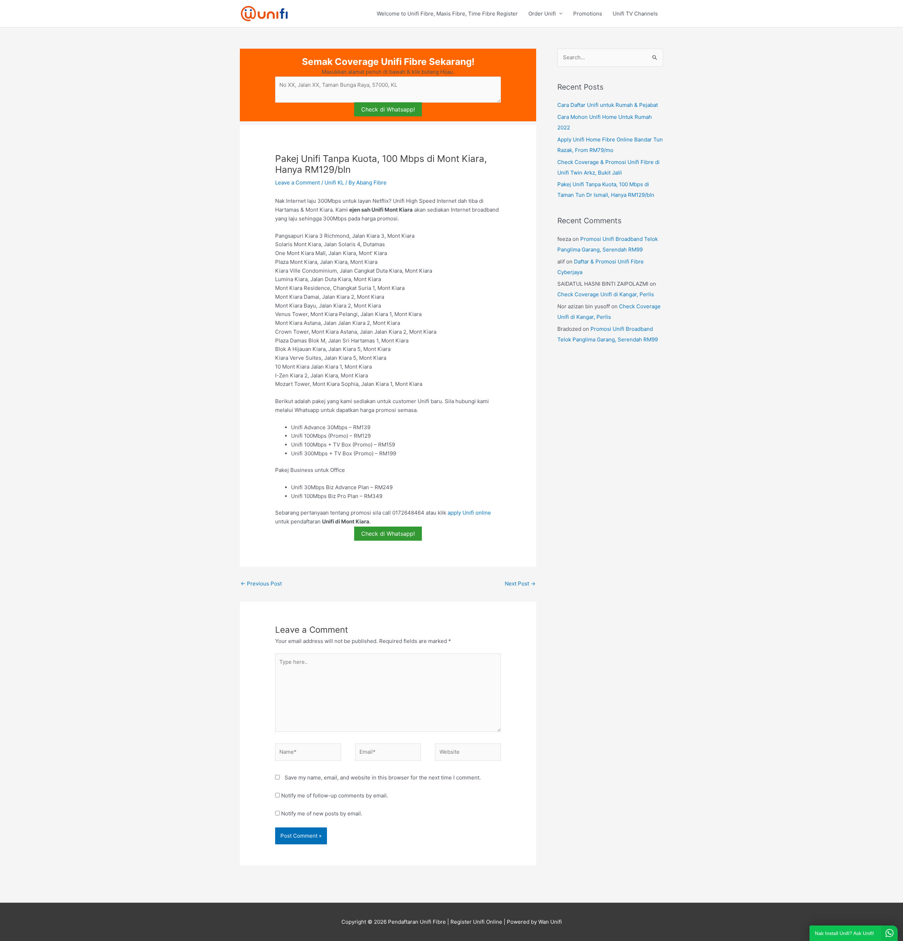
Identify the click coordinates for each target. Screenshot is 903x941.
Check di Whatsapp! (388, 109)
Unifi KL (334, 182)
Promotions (587, 13)
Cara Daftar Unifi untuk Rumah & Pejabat (607, 105)
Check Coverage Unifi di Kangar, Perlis (605, 294)
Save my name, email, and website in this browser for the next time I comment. (383, 777)
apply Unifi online (469, 512)
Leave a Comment (297, 182)
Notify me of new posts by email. (321, 813)
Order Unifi (542, 13)
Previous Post (261, 583)
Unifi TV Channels (635, 13)
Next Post (520, 583)
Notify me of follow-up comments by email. (334, 795)
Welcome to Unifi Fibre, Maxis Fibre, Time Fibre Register (447, 13)
